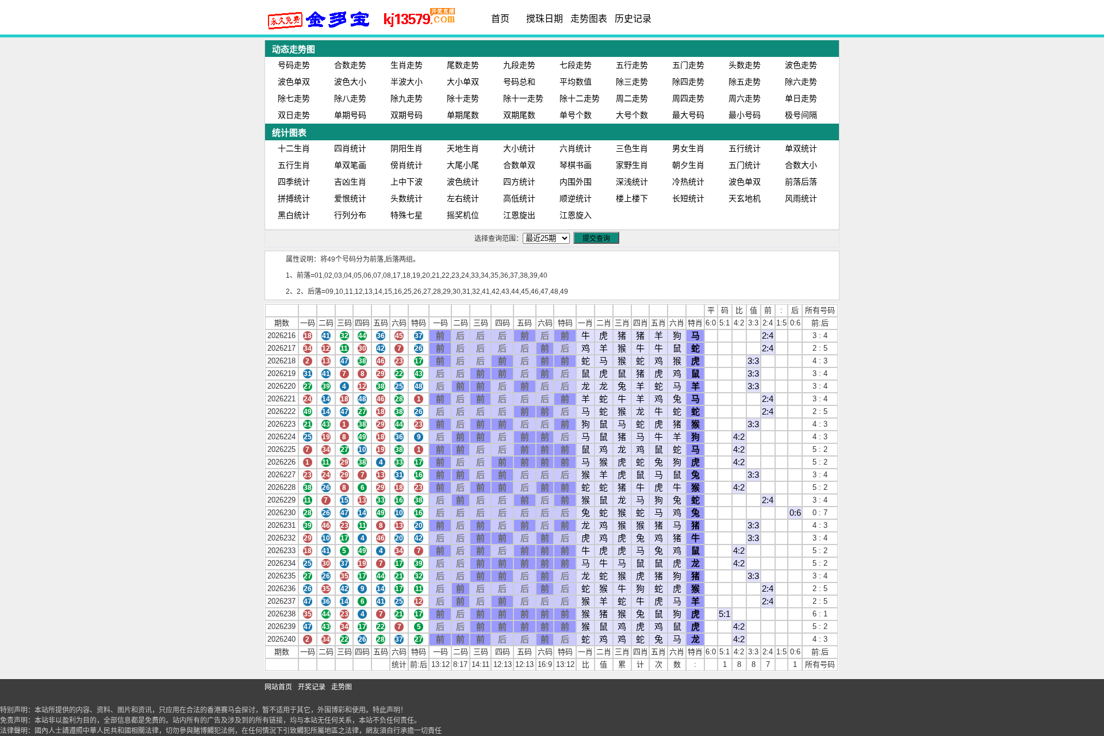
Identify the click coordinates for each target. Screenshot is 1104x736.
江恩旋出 (519, 215)
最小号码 (745, 115)
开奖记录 (311, 687)
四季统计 (294, 181)
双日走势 (294, 115)
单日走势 (801, 98)
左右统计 (463, 198)
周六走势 (745, 98)
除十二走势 (579, 98)
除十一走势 (523, 98)
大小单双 (463, 81)
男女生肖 (688, 148)
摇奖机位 (463, 215)
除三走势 (632, 81)
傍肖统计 (406, 165)
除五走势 (745, 81)
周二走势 (632, 98)
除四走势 (688, 81)
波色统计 (463, 181)
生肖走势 (406, 65)
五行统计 (745, 148)
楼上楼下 (632, 198)
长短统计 (688, 198)
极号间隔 (801, 115)
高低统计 (519, 198)
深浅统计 (632, 181)
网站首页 (278, 687)
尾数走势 (463, 65)
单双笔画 (350, 165)
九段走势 (519, 65)
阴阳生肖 (406, 148)
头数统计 (406, 198)
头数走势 (745, 65)
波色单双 (294, 81)
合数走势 (350, 65)
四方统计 (519, 181)
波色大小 (350, 81)
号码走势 (294, 65)
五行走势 (632, 65)
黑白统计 (294, 215)
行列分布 (350, 215)
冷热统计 (688, 181)
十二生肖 (294, 148)
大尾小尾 (463, 165)
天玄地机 (745, 198)
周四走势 (688, 98)
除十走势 (463, 98)
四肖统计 (350, 148)
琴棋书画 (575, 165)
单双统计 (801, 148)
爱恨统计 (350, 198)
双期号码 (406, 115)
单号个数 (575, 115)
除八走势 (350, 98)
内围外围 (575, 181)
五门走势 (688, 65)
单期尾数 (463, 115)
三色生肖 (632, 148)
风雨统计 (801, 198)
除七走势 (294, 98)
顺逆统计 (575, 198)
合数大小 (801, 165)
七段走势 (575, 65)
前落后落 (801, 181)
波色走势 (801, 65)
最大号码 (688, 115)
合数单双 (519, 165)
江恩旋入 (575, 215)
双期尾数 (519, 115)
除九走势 (406, 98)
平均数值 (575, 81)
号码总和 (519, 81)
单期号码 (350, 115)
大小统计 (519, 148)
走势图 (341, 687)
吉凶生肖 (350, 181)
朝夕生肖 (688, 165)
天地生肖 (463, 148)
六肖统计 (575, 148)
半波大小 (406, 81)
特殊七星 (406, 215)
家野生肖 (632, 165)
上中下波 (406, 181)
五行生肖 (294, 165)
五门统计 (745, 165)
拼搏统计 (294, 198)
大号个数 (632, 115)
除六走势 (801, 81)
